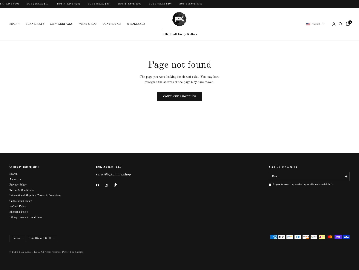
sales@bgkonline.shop (113, 174)
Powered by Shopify (72, 252)
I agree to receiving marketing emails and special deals (303, 184)
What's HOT (87, 24)
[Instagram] (109, 185)
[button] (315, 24)
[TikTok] (118, 185)
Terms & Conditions (21, 190)
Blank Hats (35, 24)
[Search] (340, 24)
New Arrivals (61, 24)
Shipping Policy (18, 212)
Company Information (24, 167)
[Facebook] (100, 185)
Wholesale (136, 24)
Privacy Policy (18, 184)
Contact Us (111, 24)
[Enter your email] (346, 176)
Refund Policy (17, 206)
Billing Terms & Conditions (25, 217)
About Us (15, 179)
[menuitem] (16, 24)
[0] (347, 24)
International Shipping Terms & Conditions (35, 195)
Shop (13, 24)
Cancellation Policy (20, 201)
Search (13, 174)
